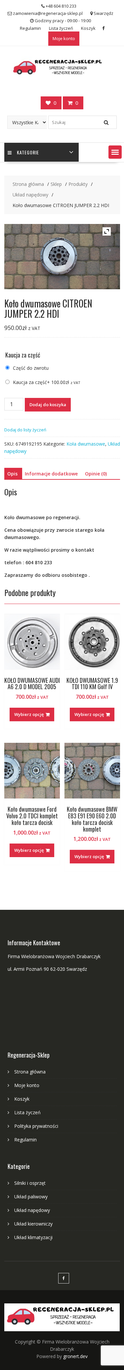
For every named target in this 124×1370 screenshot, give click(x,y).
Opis (12, 473)
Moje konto (64, 38)
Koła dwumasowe (85, 444)
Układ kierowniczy (33, 1224)
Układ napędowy (32, 1210)
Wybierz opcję (29, 714)
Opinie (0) (96, 473)
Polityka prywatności (36, 1126)
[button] (115, 152)
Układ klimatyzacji (33, 1237)
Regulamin (30, 28)
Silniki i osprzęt (30, 1183)
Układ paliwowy (31, 1196)
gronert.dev (75, 1356)
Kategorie (28, 152)
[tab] (12, 474)
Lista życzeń (61, 28)
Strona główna (30, 1072)
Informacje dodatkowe (51, 473)
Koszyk (88, 28)
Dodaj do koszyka (47, 405)
